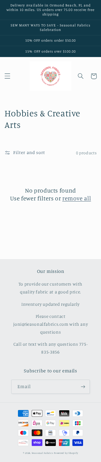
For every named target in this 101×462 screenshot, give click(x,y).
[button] (7, 76)
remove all (76, 198)
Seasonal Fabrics (42, 452)
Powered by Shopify (66, 452)
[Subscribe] (83, 386)
